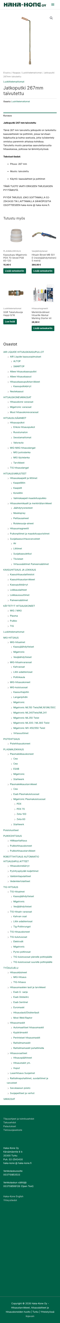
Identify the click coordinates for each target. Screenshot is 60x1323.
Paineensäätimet (19, 600)
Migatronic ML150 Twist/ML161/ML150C (34, 707)
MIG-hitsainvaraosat (21, 662)
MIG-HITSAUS (11, 637)
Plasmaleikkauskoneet (22, 754)
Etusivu (7, 72)
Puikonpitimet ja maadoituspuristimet (30, 533)
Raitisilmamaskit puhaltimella (28, 1048)
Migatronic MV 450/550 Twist (29, 728)
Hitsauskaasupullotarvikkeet (25, 381)
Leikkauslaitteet (18, 589)
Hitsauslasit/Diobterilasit (26, 1012)
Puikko (13, 620)
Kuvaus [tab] (7, 115)
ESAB (16, 768)
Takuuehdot (9, 1122)
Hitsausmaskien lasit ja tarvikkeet (28, 987)
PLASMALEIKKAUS (13, 749)
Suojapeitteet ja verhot (22, 1093)
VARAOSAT (9, 1099)
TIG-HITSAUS (10, 887)
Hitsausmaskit (17, 1022)
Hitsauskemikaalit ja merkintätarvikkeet (31, 503)
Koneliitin (18, 493)
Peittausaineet (21, 518)
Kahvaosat (19, 666)
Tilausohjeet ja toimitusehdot (18, 1118)
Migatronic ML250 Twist (26, 717)
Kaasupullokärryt (22, 386)
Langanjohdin (20, 697)
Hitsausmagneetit (19, 528)
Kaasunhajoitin (21, 692)
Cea (15, 758)
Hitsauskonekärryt (20, 865)
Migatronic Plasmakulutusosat (29, 799)
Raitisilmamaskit (21, 1042)
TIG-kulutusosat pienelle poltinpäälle (32, 956)
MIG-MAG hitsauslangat (23, 447)
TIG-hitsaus (19, 982)
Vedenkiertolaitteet (20, 881)
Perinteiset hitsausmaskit (26, 1037)
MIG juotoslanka (21, 452)
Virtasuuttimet (20, 733)
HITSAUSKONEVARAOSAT (17, 397)
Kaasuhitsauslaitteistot (22, 574)
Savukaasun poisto (20, 1088)
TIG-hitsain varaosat (21, 911)
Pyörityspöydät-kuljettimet (24, 871)
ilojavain (30, 1316)
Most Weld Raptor (22, 1017)
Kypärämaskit (20, 1032)
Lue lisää (10, 321)
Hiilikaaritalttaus (18, 840)
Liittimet (17, 548)
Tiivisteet (18, 559)
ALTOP (17, 361)
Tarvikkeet (18, 462)
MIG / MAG (16, 610)
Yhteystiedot (10, 1200)
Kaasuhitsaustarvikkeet (22, 579)
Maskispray (19, 513)
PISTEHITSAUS (11, 739)
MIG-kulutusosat (19, 687)
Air (14, 543)
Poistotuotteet (11, 830)
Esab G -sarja (20, 992)
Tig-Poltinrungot (22, 926)
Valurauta (18, 442)
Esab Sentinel (20, 1002)
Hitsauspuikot (17, 422)
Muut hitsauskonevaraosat (24, 412)
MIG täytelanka (21, 457)
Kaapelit (17, 488)
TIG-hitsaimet (17, 891)
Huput (16, 1068)
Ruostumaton (20, 432)
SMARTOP (18, 366)
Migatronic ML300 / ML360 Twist (31, 722)
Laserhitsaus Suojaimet (22, 1073)
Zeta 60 (21, 819)
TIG (12, 626)
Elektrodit (18, 941)
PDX (19, 803)
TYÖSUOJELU (10, 968)
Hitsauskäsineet (18, 972)
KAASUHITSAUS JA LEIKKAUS (19, 569)
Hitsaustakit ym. (22, 1063)
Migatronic (19, 652)
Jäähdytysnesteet (23, 508)
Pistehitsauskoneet (20, 743)
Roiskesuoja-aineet (23, 523)
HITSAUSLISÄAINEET (14, 418)
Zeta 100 (21, 814)
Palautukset (9, 1126)
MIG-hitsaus (19, 977)
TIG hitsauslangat (19, 467)
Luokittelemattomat (13, 631)
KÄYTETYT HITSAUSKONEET (19, 606)
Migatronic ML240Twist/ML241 (30, 712)
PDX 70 (21, 809)
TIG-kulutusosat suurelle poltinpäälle (32, 962)
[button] (51, 18)
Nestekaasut (17, 391)
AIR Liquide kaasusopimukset (25, 356)
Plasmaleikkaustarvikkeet (23, 784)
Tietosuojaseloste (12, 1130)
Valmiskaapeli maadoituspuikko (29, 498)
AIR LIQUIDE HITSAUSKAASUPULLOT (23, 352)
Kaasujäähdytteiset (23, 646)
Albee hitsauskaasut (21, 376)
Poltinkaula (19, 677)
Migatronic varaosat (21, 407)
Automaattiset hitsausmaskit (28, 1027)
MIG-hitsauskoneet (20, 682)
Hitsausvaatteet (18, 1053)
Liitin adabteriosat (22, 672)
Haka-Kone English (13, 1196)
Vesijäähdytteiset (22, 657)
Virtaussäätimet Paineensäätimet (31, 564)
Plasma (14, 615)
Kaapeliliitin (19, 482)
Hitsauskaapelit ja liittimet (23, 478)
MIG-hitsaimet (17, 642)
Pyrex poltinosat (22, 951)
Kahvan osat (20, 916)
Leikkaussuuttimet (20, 595)
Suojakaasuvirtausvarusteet (25, 538)
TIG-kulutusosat (18, 937)
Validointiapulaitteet (20, 876)
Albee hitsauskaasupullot (23, 371)
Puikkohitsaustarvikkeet (22, 850)
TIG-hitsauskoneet (20, 931)
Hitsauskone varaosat (21, 401)
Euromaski (18, 1007)
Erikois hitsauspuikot (24, 427)
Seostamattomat (22, 437)
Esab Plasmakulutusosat (26, 794)
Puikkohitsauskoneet (21, 845)
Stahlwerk (18, 779)
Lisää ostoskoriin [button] (14, 270)
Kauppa (16, 72)
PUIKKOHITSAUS (12, 836)
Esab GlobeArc (21, 997)
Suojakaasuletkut (22, 553)
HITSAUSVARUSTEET (14, 473)
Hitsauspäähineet (22, 1057)
